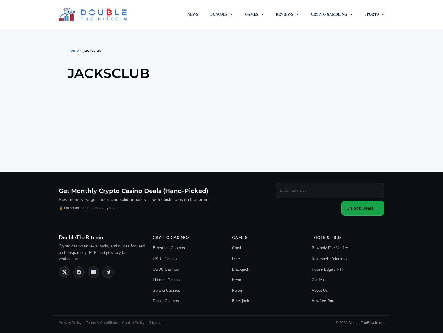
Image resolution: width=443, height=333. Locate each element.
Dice (236, 259)
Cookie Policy (133, 323)
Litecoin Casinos (167, 280)
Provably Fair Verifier (330, 248)
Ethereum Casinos (169, 248)
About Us (320, 290)
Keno (236, 280)
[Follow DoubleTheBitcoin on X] (64, 272)
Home (73, 50)
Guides (318, 280)
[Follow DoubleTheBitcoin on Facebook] (79, 272)
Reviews (284, 14)
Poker (237, 290)
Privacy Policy (70, 323)
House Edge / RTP (328, 269)
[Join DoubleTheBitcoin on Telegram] (108, 272)
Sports (372, 14)
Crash (237, 248)
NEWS (192, 14)
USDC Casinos (166, 269)
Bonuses (219, 14)
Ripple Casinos (166, 301)
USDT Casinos (166, 259)
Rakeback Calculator (330, 259)
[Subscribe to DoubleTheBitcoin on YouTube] (93, 272)
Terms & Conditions (102, 323)
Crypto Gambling (329, 14)
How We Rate (323, 301)
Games (251, 14)
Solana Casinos (166, 290)
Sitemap (155, 323)
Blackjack (240, 269)
